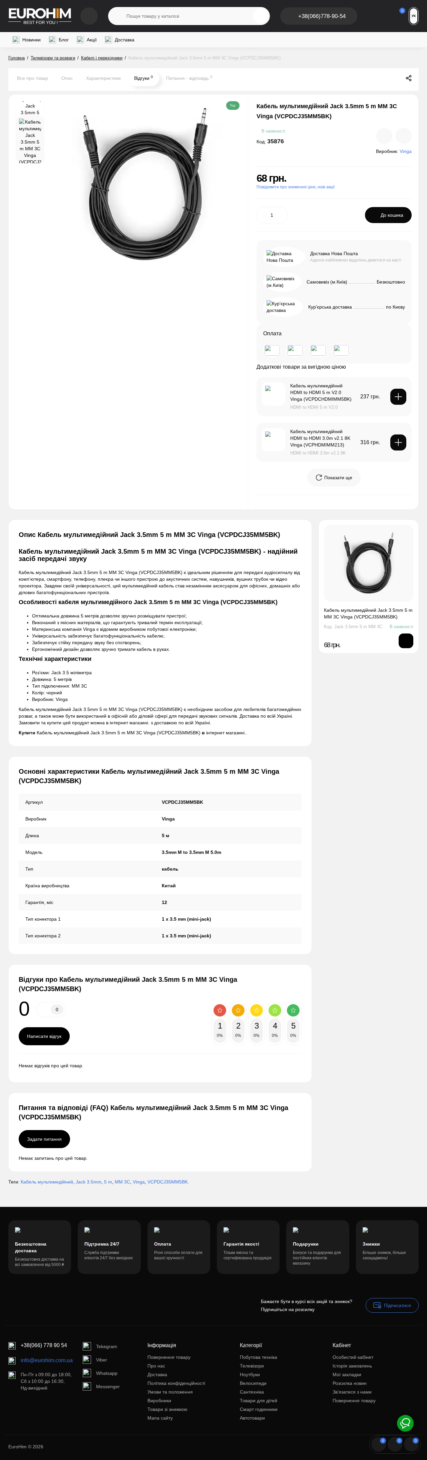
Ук (414, 16)
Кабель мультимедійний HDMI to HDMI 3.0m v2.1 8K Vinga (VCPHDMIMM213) (320, 438)
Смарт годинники (259, 1409)
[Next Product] (395, 78)
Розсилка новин (350, 1383)
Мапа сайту (160, 1418)
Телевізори (252, 1365)
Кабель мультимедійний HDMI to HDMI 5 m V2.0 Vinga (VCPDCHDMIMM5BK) (321, 392)
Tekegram (106, 1346)
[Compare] (384, 136)
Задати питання (44, 1139)
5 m (108, 1181)
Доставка (157, 1374)
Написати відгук (44, 1036)
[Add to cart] (398, 397)
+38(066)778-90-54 (322, 16)
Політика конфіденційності (176, 1383)
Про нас (156, 1365)
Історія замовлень (352, 1365)
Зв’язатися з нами (352, 1392)
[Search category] (117, 16)
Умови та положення (170, 1392)
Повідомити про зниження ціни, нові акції (296, 187)
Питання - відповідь (189, 78)
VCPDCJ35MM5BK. (168, 1181)
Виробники (159, 1400)
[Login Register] (373, 16)
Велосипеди (253, 1383)
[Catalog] (89, 16)
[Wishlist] (404, 136)
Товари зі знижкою (167, 1409)
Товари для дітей (258, 1400)
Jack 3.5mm (88, 1181)
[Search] (260, 16)
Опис (67, 78)
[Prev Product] (381, 78)
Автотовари (252, 1418)
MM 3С (122, 1181)
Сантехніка (252, 1392)
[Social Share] (409, 78)
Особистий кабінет (353, 1357)
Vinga (139, 1181)
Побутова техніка (258, 1357)
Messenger (108, 1386)
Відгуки (143, 78)
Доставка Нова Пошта (334, 253)
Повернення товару (168, 1357)
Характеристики (103, 78)
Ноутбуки (250, 1374)
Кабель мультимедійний (47, 1181)
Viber (101, 1359)
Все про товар (32, 78)
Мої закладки (347, 1374)
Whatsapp (106, 1373)
